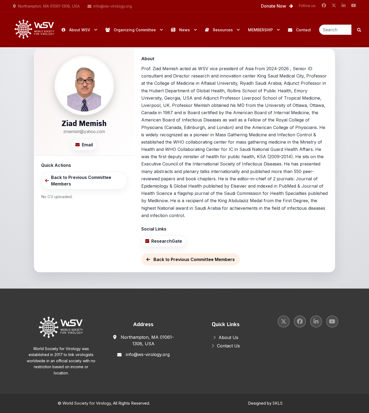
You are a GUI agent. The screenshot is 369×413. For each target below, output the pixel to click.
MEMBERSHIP (260, 30)
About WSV (79, 30)
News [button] (184, 30)
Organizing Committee (135, 30)
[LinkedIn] (316, 321)
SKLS (278, 403)
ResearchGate (166, 241)
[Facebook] (300, 321)
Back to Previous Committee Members (81, 181)
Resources (223, 30)
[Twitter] (284, 321)
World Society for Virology (86, 403)
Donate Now (274, 6)
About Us (228, 337)
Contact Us (228, 345)
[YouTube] (332, 321)
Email (87, 144)
